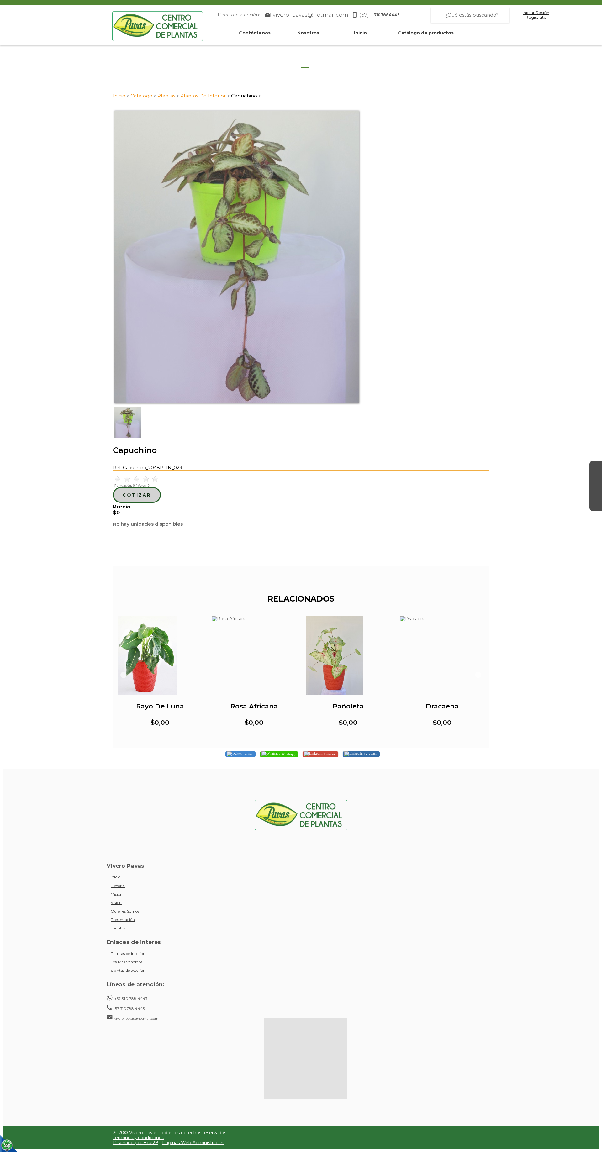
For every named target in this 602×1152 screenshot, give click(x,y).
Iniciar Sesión (536, 12)
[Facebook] (595, 467)
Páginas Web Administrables (193, 1142)
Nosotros (308, 33)
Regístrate (536, 17)
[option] (301, 257)
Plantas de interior (128, 953)
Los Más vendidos (126, 962)
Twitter (247, 753)
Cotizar (137, 495)
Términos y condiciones (138, 1137)
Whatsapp (288, 753)
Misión (117, 894)
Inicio (360, 33)
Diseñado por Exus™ (135, 1142)
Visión (116, 902)
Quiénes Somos (125, 911)
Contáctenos (255, 33)
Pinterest (329, 753)
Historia (118, 885)
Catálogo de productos (426, 33)
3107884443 (387, 15)
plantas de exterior (128, 970)
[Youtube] (595, 492)
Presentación (123, 919)
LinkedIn (370, 753)
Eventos (118, 928)
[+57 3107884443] (595, 504)
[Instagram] (595, 479)
